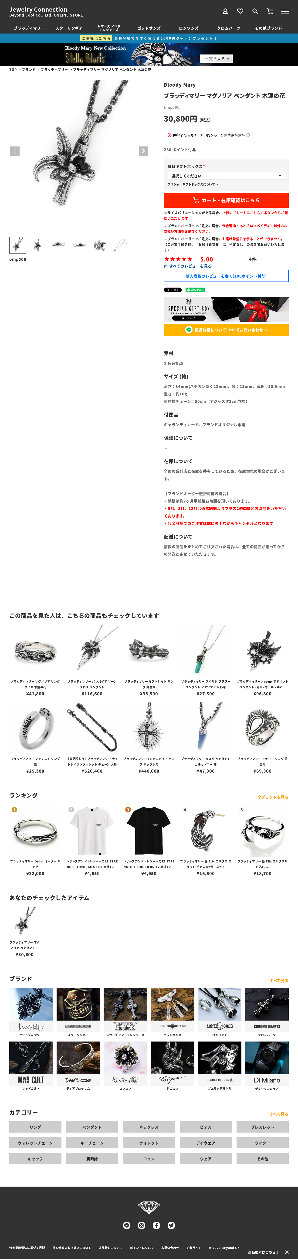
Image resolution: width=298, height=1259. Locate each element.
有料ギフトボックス (187, 166)
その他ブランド (268, 28)
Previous (15, 151)
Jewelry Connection (38, 9)
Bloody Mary (180, 84)
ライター (262, 1143)
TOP (13, 69)
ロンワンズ (189, 28)
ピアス (206, 1127)
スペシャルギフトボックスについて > (193, 184)
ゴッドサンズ (149, 28)
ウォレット (149, 1143)
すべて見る (279, 980)
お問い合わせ (170, 1248)
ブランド (29, 69)
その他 (262, 1158)
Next (143, 151)
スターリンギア (69, 28)
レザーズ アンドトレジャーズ (109, 28)
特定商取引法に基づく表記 (27, 1248)
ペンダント (92, 1127)
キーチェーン (92, 1143)
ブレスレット (262, 1127)
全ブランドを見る (273, 797)
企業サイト (194, 1248)
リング (35, 1127)
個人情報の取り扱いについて (72, 1248)
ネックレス (149, 1127)
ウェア (206, 1158)
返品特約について (110, 1248)
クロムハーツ (228, 28)
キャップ (35, 1158)
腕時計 (92, 1158)
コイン (149, 1158)
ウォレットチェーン (35, 1143)
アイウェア (206, 1143)
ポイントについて (142, 1248)
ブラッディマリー (29, 28)
